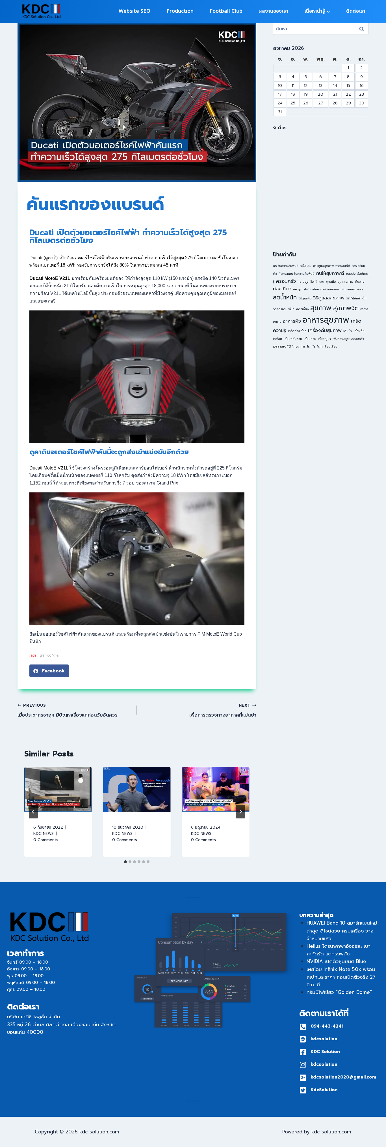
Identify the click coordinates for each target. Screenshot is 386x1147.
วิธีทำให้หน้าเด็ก (356, 298)
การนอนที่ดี (342, 265)
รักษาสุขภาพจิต (352, 289)
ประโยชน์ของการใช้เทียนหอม (322, 289)
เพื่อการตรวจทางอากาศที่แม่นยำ (222, 710)
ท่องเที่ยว (282, 288)
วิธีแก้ (290, 309)
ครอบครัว (286, 281)
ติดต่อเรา (355, 11)
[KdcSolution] (302, 1090)
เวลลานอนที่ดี (282, 346)
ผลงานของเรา (273, 11)
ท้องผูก (297, 289)
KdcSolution (324, 1090)
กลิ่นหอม (305, 265)
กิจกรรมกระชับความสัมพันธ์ (296, 273)
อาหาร (277, 321)
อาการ (364, 309)
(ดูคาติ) (50, 257)
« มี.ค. (280, 127)
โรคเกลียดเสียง (327, 346)
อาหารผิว (292, 321)
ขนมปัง (350, 273)
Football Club (226, 11)
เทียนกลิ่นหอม (293, 338)
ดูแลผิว (331, 281)
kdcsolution (324, 1039)
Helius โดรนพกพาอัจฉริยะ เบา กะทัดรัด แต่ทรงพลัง (338, 949)
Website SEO (134, 11)
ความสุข (303, 281)
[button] (49, 670)
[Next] (240, 811)
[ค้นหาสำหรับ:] (320, 28)
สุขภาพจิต (346, 308)
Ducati (35, 257)
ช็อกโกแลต (317, 281)
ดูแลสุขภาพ (345, 281)
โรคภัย (311, 346)
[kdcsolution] (302, 1039)
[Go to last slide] (33, 811)
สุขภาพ (320, 308)
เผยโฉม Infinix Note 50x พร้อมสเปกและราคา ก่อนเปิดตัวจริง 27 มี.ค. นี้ (341, 977)
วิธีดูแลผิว (304, 298)
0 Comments (45, 840)
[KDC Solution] (302, 1052)
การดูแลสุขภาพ (323, 265)
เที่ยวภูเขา (324, 338)
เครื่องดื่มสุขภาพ (325, 330)
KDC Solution (325, 1052)
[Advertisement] (320, 191)
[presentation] (58, 789)
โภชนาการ (298, 346)
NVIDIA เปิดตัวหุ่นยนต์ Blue (336, 961)
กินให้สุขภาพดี (330, 273)
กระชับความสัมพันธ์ (285, 265)
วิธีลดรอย (279, 309)
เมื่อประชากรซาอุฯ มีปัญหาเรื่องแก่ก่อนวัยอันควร (68, 710)
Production (180, 11)
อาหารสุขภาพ (326, 320)
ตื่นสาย (360, 281)
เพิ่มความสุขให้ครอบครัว (348, 338)
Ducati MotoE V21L (48, 468)
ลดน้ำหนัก (285, 297)
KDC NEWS (43, 834)
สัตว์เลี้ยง (302, 309)
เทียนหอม (310, 338)
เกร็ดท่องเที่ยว (297, 331)
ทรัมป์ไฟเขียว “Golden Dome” (339, 992)
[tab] (125, 861)
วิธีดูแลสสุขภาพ (328, 297)
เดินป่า (347, 331)
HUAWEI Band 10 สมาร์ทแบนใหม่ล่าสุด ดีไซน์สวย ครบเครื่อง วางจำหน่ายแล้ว (342, 930)
